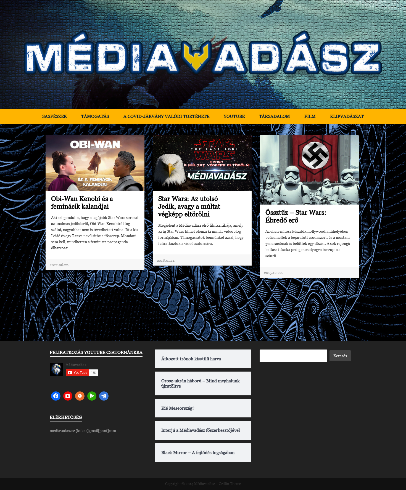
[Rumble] (92, 396)
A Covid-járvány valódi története (166, 116)
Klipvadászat (347, 116)
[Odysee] (80, 396)
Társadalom (274, 116)
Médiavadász (204, 484)
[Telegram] (104, 396)
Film (310, 116)
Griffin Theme (230, 484)
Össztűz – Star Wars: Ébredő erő (295, 216)
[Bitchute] (68, 396)
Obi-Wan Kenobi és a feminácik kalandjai (82, 202)
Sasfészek (54, 116)
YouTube (234, 116)
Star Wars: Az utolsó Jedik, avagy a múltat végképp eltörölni (189, 206)
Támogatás (95, 116)
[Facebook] (56, 396)
